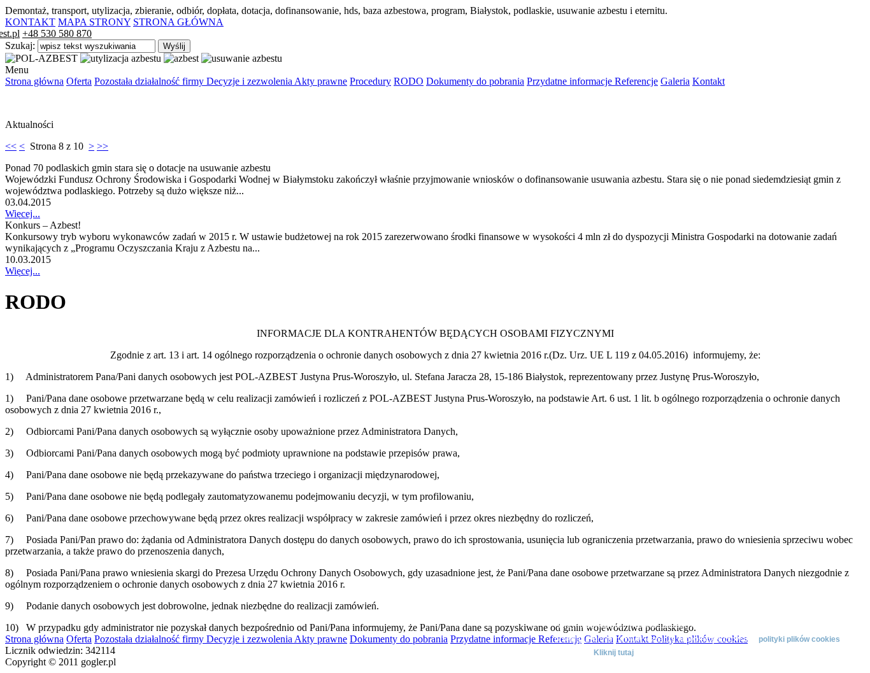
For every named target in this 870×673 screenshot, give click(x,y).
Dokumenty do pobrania (475, 81)
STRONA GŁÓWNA (178, 22)
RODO (409, 81)
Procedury (370, 81)
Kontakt (708, 81)
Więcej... (22, 213)
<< (11, 146)
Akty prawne (320, 81)
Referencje (636, 81)
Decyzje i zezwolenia (250, 81)
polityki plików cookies (799, 639)
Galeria (675, 81)
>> (102, 146)
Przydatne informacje (571, 81)
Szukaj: (21, 45)
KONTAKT (30, 22)
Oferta (79, 81)
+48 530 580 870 (57, 33)
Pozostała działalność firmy (150, 81)
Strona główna (34, 81)
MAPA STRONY (94, 22)
